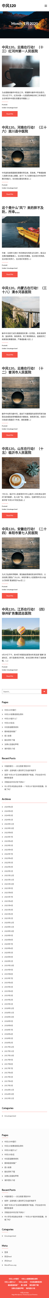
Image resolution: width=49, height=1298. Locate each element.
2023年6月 (8, 841)
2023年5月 (8, 845)
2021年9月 (8, 888)
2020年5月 (8, 952)
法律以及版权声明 (11, 744)
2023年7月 (8, 837)
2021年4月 (8, 905)
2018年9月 (8, 1021)
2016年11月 (9, 1090)
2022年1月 (8, 871)
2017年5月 (8, 1077)
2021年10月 (9, 884)
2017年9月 (8, 1060)
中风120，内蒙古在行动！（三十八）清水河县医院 (24, 290)
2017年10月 (9, 1055)
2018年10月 (9, 1017)
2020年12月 (9, 922)
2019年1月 (8, 1004)
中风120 (9, 5)
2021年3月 (8, 910)
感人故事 (7, 736)
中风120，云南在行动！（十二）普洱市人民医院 (22, 370)
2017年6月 (8, 1073)
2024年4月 (8, 811)
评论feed (8, 1261)
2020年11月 (9, 927)
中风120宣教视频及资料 (13, 714)
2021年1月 (8, 918)
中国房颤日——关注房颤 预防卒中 (17, 766)
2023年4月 (8, 850)
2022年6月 (8, 858)
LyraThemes (33, 1294)
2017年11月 (9, 1051)
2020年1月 (8, 961)
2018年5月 (8, 1038)
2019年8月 (8, 974)
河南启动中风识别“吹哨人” (14, 782)
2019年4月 (8, 991)
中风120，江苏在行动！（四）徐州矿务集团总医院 (24, 611)
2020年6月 (8, 948)
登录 (6, 1252)
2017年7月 (8, 1068)
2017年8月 (8, 1064)
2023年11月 (9, 824)
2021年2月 (8, 914)
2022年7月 (8, 854)
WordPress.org (10, 1265)
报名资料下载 (9, 740)
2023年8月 (8, 832)
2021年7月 (8, 897)
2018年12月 (9, 1008)
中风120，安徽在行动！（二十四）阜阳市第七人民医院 (24, 531)
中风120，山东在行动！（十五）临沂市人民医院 (22, 451)
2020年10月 (9, 931)
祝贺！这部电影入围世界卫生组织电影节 (20, 770)
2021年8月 (8, 892)
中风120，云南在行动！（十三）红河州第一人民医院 (22, 49)
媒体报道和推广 (10, 731)
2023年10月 (9, 828)
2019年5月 (8, 987)
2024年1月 (8, 820)
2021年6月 (8, 901)
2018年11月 (9, 1013)
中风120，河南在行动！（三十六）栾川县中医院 (24, 129)
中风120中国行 (10, 710)
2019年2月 (8, 1000)
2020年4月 (8, 957)
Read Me (10, 114)
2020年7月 (8, 944)
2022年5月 (8, 862)
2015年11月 (9, 1098)
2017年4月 (8, 1081)
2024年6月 (8, 807)
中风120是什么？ (11, 718)
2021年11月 (9, 880)
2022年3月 (8, 867)
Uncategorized (12, 108)
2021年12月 (9, 875)
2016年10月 (9, 1094)
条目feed (8, 1256)
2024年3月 (8, 815)
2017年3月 (8, 1085)
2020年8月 (8, 940)
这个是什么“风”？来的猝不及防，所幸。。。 (23, 210)
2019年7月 (8, 978)
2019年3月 (8, 995)
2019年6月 (8, 983)
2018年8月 (8, 1025)
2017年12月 (9, 1047)
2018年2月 (8, 1043)
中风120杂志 (9, 723)
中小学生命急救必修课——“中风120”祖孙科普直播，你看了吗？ (25, 787)
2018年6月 (8, 1034)
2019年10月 (9, 965)
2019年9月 (8, 970)
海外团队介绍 (9, 748)
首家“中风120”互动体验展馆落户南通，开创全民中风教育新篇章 (25, 776)
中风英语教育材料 (11, 727)
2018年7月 (8, 1030)
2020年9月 (8, 935)
